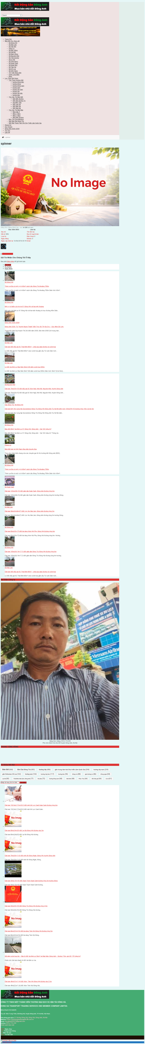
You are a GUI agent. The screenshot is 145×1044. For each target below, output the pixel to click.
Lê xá (109, 779)
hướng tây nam (18, 90)
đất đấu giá (96, 779)
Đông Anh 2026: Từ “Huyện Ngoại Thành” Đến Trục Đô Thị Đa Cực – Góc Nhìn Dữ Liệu (34, 327)
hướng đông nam (18, 86)
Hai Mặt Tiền (17, 103)
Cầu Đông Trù (9, 405)
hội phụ (41, 779)
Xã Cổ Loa (12, 69)
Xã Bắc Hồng (13, 50)
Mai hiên (70, 779)
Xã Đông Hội (13, 43)
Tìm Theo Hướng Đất (16, 80)
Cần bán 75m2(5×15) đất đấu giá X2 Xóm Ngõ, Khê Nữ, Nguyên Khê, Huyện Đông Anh (34, 389)
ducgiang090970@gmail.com (15, 1021)
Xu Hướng (8, 267)
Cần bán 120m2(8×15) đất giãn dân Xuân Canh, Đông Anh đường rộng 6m (30, 491)
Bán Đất (7, 769)
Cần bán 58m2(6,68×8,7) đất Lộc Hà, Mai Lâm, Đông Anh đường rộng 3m (29, 511)
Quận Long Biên (14, 75)
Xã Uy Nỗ (12, 60)
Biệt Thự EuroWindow (16, 119)
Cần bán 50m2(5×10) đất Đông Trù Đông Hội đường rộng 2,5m (26, 906)
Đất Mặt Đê (17, 106)
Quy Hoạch (8, 127)
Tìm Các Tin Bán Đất (16, 97)
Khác (10, 76)
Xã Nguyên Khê (14, 56)
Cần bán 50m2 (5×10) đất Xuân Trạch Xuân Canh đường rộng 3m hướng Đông (31, 881)
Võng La (11, 48)
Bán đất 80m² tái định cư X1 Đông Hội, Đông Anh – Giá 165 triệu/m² (28, 429)
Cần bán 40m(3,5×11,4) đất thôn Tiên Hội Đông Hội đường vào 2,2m (28, 981)
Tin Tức (7, 131)
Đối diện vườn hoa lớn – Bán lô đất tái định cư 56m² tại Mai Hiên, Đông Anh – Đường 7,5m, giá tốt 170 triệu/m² (43, 956)
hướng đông (17, 84)
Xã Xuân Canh (13, 63)
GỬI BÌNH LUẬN (7, 254)
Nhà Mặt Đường (18, 117)
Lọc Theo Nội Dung (11, 78)
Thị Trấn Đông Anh (15, 73)
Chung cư (8, 445)
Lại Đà (5, 779)
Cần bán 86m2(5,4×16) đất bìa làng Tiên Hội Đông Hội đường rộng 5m (29, 931)
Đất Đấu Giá (17, 108)
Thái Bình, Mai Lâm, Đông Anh (23, 779)
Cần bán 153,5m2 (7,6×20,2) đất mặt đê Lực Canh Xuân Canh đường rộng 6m (31, 805)
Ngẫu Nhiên (9, 269)
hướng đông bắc (18, 82)
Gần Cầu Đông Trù (26, 769)
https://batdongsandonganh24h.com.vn (20, 1019)
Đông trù (76, 774)
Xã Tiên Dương (14, 58)
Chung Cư (8, 125)
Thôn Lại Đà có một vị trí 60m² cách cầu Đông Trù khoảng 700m (27, 286)
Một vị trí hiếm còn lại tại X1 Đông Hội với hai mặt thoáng (24, 306)
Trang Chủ (8, 39)
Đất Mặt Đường (18, 99)
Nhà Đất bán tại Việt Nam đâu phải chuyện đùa (21, 449)
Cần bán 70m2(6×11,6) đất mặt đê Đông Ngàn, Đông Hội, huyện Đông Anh (30, 856)
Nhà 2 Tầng (16, 114)
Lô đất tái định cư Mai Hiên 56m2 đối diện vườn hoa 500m (25, 367)
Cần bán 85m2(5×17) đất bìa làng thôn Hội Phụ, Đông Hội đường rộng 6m (30, 531)
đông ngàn (105, 774)
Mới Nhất (8, 265)
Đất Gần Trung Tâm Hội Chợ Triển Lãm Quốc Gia (25, 123)
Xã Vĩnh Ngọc (13, 62)
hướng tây (16, 91)
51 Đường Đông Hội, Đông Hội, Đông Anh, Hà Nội (30, 1017)
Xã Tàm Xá (12, 67)
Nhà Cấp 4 (16, 112)
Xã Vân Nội (12, 47)
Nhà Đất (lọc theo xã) (12, 41)
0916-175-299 (11, 1023)
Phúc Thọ (83, 779)
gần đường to (90, 774)
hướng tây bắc (18, 93)
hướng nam (16, 88)
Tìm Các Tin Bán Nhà (16, 110)
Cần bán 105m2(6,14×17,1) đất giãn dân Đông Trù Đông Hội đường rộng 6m (30, 552)
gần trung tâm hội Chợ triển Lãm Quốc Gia (72, 769)
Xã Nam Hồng (13, 54)
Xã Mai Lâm (13, 45)
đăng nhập (10, 261)
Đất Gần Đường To (19, 101)
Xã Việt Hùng (13, 71)
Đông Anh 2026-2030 (12, 129)
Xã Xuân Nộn (13, 65)
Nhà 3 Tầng (16, 116)
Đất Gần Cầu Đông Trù (16, 121)
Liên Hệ (7, 132)
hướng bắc (16, 95)
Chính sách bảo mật (7, 1025)
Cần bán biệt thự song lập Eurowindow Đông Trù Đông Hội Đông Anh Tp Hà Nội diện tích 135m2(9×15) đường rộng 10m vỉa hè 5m (49, 409)
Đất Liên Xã (17, 104)
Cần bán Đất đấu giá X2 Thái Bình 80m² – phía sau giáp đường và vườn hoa (30, 347)
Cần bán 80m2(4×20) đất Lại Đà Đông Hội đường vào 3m (24, 830)
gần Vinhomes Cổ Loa (11, 774)
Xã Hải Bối (12, 52)
